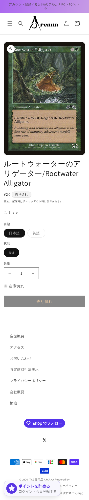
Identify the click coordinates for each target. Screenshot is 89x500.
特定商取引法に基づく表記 (65, 493)
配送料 (16, 201)
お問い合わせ (21, 358)
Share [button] (13, 212)
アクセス (17, 347)
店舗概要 (17, 336)
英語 (38, 234)
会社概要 (17, 392)
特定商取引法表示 (24, 369)
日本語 (16, 234)
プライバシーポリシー (28, 380)
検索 (13, 403)
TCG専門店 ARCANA (41, 479)
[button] (9, 23)
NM (13, 253)
